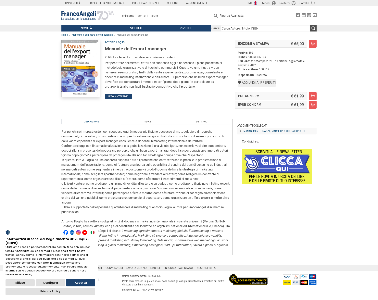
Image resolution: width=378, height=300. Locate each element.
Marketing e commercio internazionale (92, 34)
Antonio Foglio (115, 42)
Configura (50, 283)
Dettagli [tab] (202, 121)
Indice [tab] (147, 121)
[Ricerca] (313, 28)
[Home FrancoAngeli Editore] (87, 16)
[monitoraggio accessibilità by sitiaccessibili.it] (249, 276)
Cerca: (215, 28)
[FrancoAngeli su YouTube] (315, 16)
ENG (249, 3)
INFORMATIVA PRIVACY (179, 267)
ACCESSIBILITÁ (206, 267)
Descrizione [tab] (91, 121)
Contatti (143, 15)
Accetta (81, 283)
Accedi (265, 3)
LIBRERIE (155, 267)
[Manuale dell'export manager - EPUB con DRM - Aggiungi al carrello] (313, 105)
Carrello (304, 3)
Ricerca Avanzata (232, 16)
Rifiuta (20, 283)
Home (64, 34)
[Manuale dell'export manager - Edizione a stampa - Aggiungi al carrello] (313, 44)
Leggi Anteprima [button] (118, 96)
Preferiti (285, 3)
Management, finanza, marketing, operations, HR (274, 131)
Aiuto (154, 15)
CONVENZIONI (114, 267)
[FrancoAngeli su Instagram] (309, 16)
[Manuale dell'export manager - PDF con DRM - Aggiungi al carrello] (313, 96)
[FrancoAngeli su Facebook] (298, 16)
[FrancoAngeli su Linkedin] (304, 16)
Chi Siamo (128, 15)
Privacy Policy (50, 291)
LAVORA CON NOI (136, 267)
